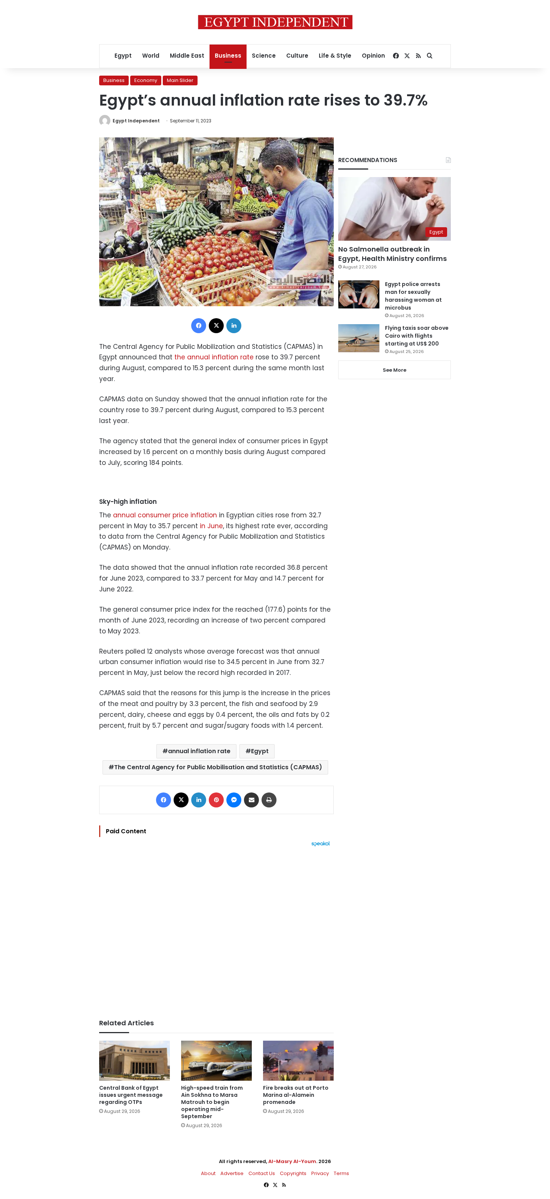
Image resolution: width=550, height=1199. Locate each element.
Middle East (187, 56)
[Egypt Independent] (275, 22)
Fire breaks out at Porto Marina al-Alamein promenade (296, 1095)
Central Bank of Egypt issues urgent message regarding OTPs (131, 1095)
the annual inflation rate (214, 357)
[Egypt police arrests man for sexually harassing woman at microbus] (358, 294)
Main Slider (180, 80)
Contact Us (261, 1173)
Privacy (320, 1173)
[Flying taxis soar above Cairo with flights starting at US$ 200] (358, 338)
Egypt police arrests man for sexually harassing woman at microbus (413, 295)
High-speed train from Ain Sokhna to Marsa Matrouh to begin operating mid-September (212, 1102)
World (150, 56)
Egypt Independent (136, 121)
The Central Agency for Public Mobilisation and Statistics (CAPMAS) (218, 767)
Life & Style (335, 56)
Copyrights (293, 1173)
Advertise (232, 1173)
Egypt (123, 56)
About (208, 1173)
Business (228, 56)
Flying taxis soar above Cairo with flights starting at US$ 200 (417, 335)
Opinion (373, 56)
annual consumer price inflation (165, 515)
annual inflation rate (199, 751)
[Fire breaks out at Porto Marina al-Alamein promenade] (298, 1061)
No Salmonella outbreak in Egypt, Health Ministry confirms (392, 253)
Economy (145, 80)
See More (394, 370)
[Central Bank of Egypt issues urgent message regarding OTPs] (134, 1061)
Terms (341, 1173)
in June (210, 525)
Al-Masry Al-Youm (292, 1161)
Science (264, 56)
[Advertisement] (216, 929)
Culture (297, 56)
